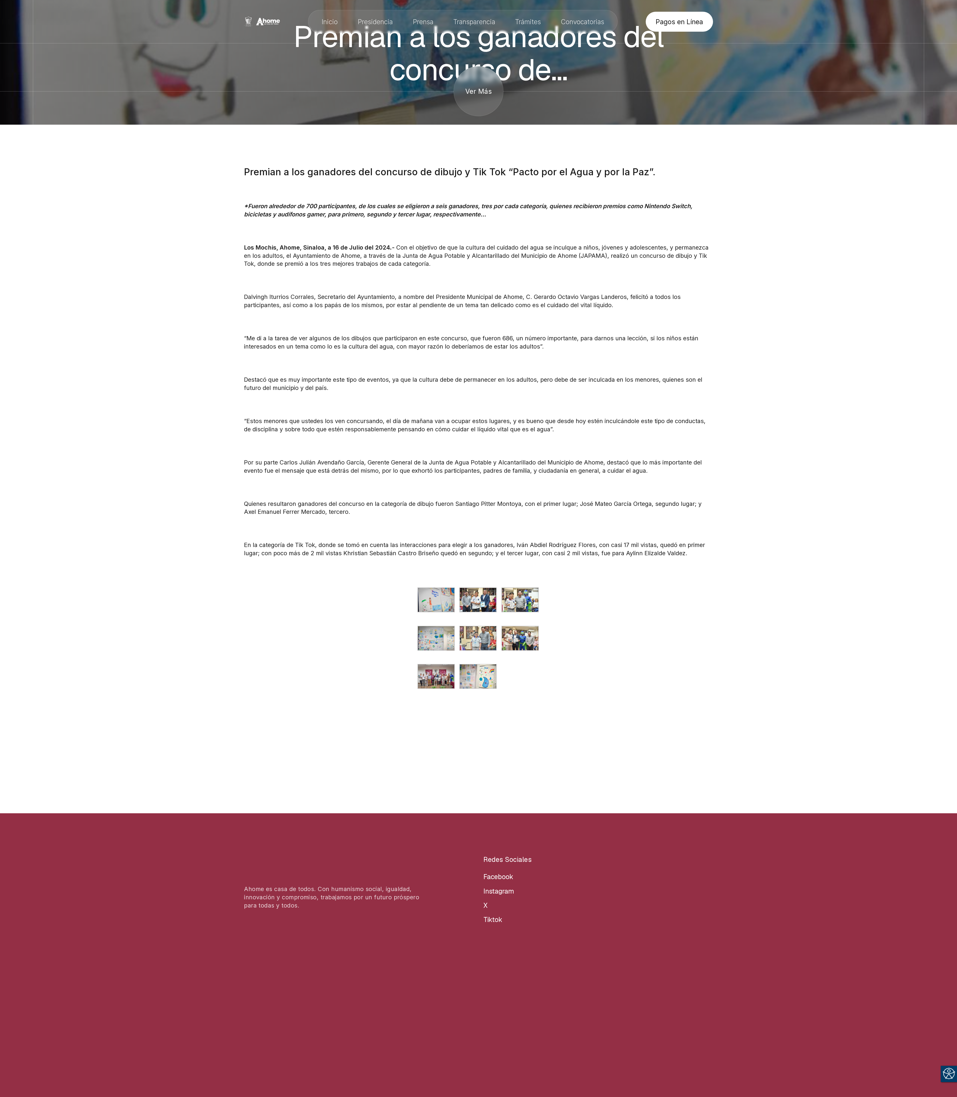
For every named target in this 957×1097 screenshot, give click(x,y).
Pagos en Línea (679, 22)
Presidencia (375, 22)
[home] (262, 21)
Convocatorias (582, 22)
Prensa (423, 22)
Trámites (528, 22)
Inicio (329, 22)
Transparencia (474, 22)
